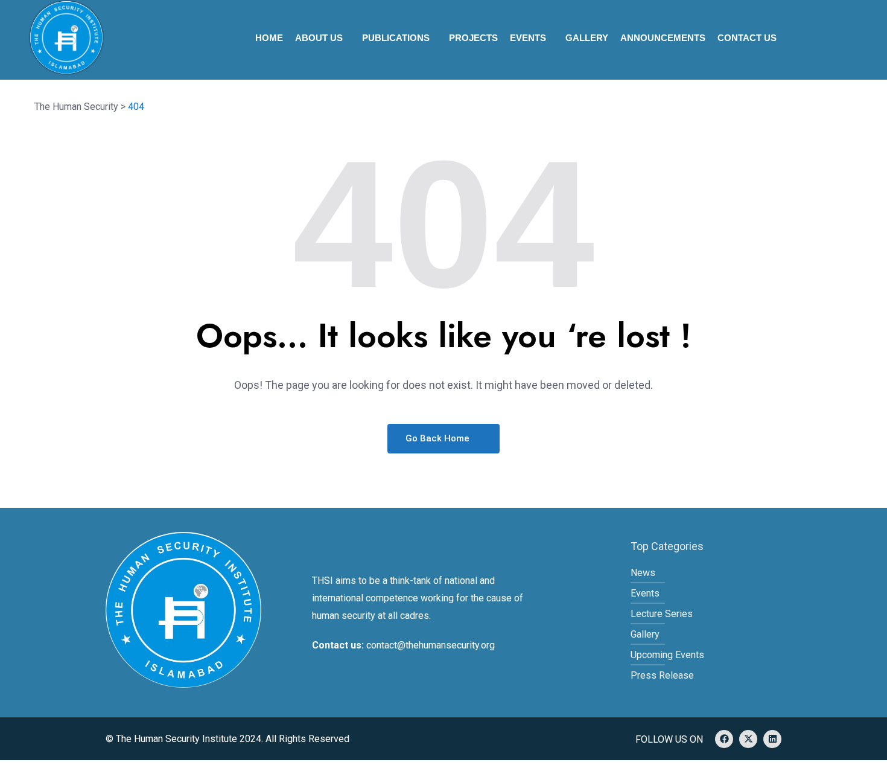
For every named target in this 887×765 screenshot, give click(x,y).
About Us (319, 38)
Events (528, 38)
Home (269, 38)
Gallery (586, 38)
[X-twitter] (748, 739)
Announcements (662, 38)
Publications (396, 38)
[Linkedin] (772, 739)
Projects (473, 38)
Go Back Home (438, 438)
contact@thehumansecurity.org (430, 645)
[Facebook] (724, 739)
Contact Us (747, 38)
